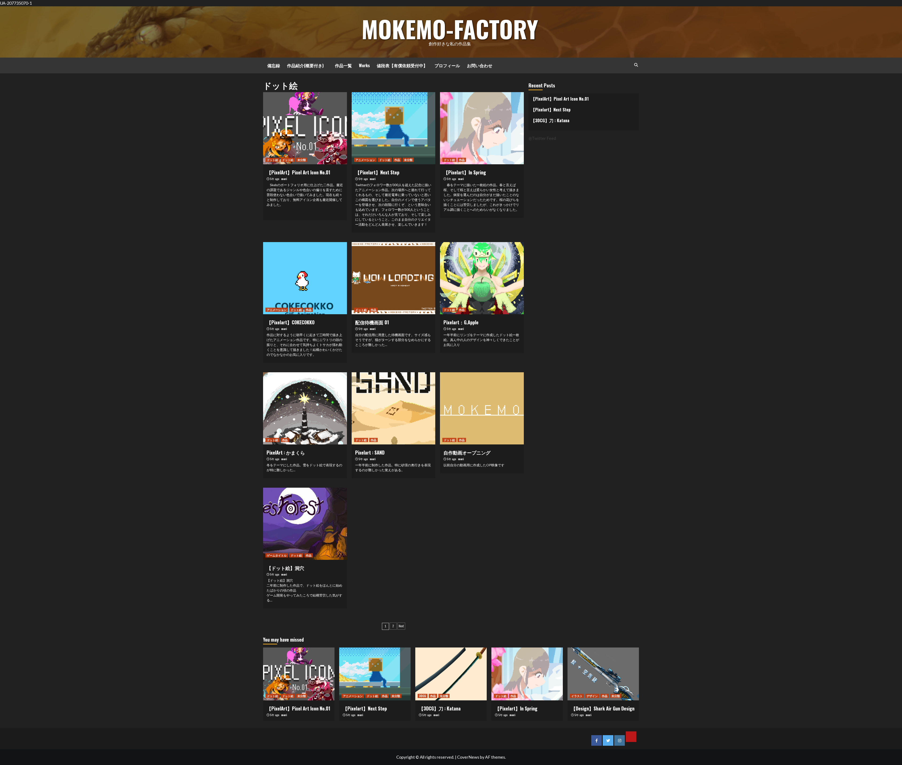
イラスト (577, 696)
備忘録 (271, 65)
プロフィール (447, 65)
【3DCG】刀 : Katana (550, 120)
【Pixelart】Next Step (377, 172)
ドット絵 (272, 160)
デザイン (592, 696)
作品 (397, 160)
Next (401, 625)
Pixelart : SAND (370, 452)
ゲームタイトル (277, 555)
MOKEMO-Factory (450, 28)
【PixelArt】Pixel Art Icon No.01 (298, 172)
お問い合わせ (479, 65)
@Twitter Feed (542, 138)
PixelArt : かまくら (286, 452)
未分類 (301, 160)
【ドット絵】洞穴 (285, 567)
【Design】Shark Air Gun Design (602, 708)
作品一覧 (341, 65)
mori (284, 179)
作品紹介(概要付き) (305, 65)
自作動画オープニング (466, 452)
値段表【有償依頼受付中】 (402, 65)
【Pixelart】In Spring (464, 172)
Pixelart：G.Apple (460, 322)
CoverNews (468, 757)
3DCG (422, 696)
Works (364, 65)
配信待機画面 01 (372, 322)
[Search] (636, 64)
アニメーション (365, 160)
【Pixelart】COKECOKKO (291, 322)
